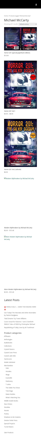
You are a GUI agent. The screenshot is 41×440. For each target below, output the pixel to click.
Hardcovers (8, 359)
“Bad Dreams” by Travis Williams (15, 318)
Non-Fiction (8, 404)
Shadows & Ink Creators (12, 417)
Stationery (9, 381)
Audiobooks (8, 343)
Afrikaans (7, 336)
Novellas (7, 407)
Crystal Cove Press (10, 352)
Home (6, 16)
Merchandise (8, 366)
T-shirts (8, 384)
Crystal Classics (9, 349)
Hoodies (8, 371)
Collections (8, 346)
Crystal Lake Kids (10, 356)
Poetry (6, 414)
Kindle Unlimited (9, 362)
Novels (6, 410)
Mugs (7, 375)
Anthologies (8, 339)
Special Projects (9, 424)
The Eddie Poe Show (13, 388)
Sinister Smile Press (10, 420)
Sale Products (8, 433)
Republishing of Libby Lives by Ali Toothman (19, 327)
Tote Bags (9, 391)
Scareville (9, 378)
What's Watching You (13, 397)
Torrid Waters (8, 427)
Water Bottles (10, 394)
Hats (7, 368)
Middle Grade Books (11, 401)
